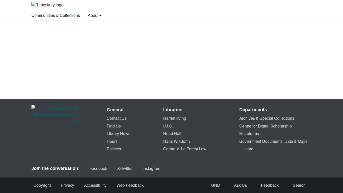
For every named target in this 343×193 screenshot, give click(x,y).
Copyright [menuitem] (42, 185)
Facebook (98, 168)
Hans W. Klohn (176, 141)
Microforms (249, 133)
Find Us (114, 126)
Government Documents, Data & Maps (273, 141)
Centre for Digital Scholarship (265, 126)
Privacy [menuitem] (67, 185)
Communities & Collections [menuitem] (55, 15)
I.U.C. (168, 126)
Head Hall (172, 133)
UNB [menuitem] (215, 185)
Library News (118, 133)
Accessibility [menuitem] (95, 185)
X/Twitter (125, 168)
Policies (114, 149)
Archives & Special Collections (266, 118)
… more (246, 149)
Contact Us (117, 118)
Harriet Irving (174, 118)
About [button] (93, 15)
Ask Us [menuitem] (240, 185)
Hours (112, 141)
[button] (47, 5)
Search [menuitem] (299, 185)
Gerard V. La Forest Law (184, 149)
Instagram (151, 168)
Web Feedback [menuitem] (130, 185)
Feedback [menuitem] (270, 185)
